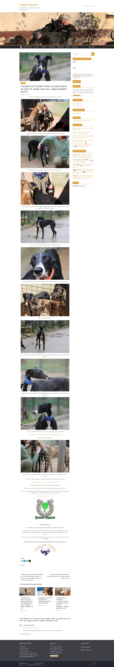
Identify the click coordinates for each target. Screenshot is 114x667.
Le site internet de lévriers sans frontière (81, 120)
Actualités (44, 46)
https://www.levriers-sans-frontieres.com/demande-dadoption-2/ (45, 482)
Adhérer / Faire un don (77, 105)
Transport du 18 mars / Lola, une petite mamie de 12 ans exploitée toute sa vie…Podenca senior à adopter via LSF (27, 603)
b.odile (28, 94)
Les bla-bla (36, 46)
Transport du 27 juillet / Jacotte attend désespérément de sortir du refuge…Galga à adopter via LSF (58, 576)
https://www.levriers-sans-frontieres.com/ (45, 496)
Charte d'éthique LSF (89, 6)
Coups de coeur (28, 46)
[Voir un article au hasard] (93, 46)
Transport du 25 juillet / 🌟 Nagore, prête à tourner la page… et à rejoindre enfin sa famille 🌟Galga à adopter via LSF (83, 177)
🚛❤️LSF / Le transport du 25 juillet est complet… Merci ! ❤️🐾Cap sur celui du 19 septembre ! (83, 161)
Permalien (37, 627)
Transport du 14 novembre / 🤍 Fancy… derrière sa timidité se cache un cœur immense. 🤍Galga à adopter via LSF (62, 603)
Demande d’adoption (77, 103)
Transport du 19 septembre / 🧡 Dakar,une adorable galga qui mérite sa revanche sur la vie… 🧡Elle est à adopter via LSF (83, 156)
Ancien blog (75, 46)
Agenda (68, 46)
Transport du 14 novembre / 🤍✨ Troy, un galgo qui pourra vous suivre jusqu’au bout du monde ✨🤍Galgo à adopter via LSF (83, 137)
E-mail (74, 68)
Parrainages (52, 46)
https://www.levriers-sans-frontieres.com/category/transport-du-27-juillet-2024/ (45, 434)
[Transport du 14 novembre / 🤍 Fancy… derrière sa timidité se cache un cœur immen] (63, 588)
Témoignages (60, 46)
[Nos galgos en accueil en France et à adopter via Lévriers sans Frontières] (45, 588)
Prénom (74, 61)
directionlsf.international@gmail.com (27, 656)
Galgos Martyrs (28, 4)
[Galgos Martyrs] (21, 46)
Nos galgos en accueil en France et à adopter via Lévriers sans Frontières (45, 600)
